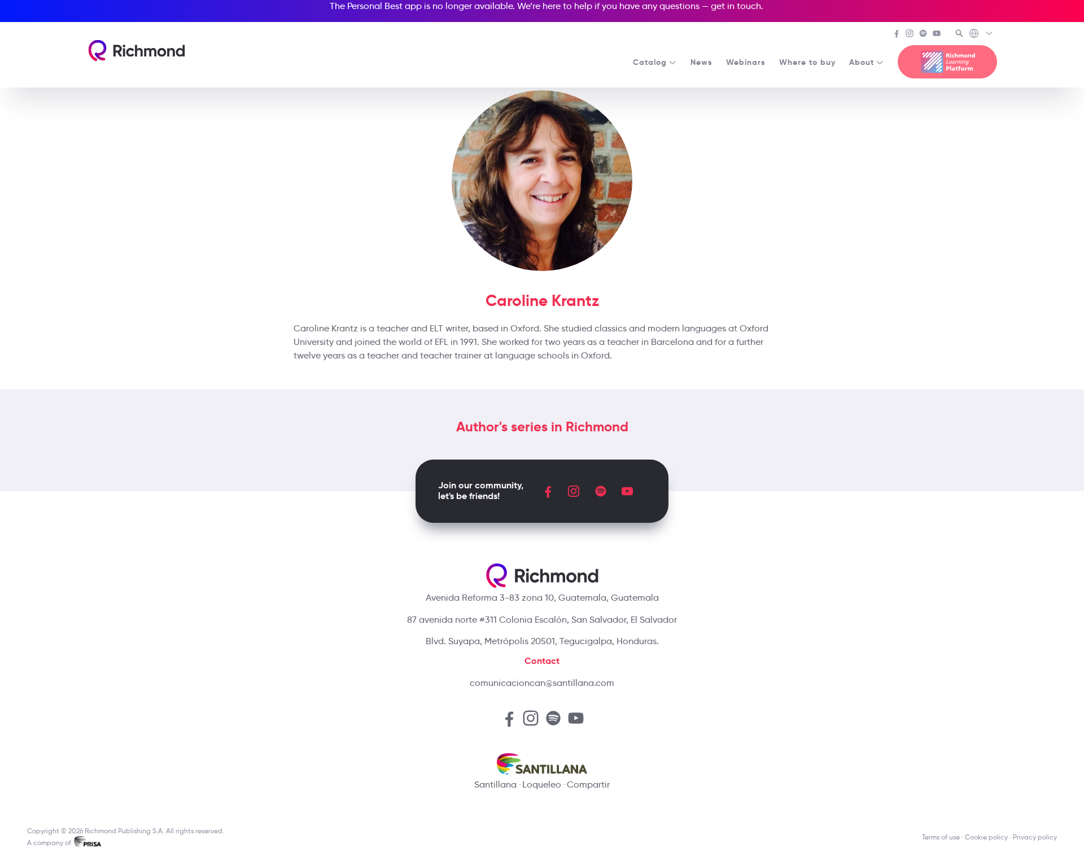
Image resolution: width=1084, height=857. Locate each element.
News (701, 62)
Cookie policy (986, 837)
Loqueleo (541, 784)
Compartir (588, 784)
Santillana (495, 784)
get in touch (736, 6)
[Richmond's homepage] (136, 50)
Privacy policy (1035, 837)
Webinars (746, 62)
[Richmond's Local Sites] (981, 34)
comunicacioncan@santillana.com (542, 682)
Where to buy (807, 62)
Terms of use (941, 837)
